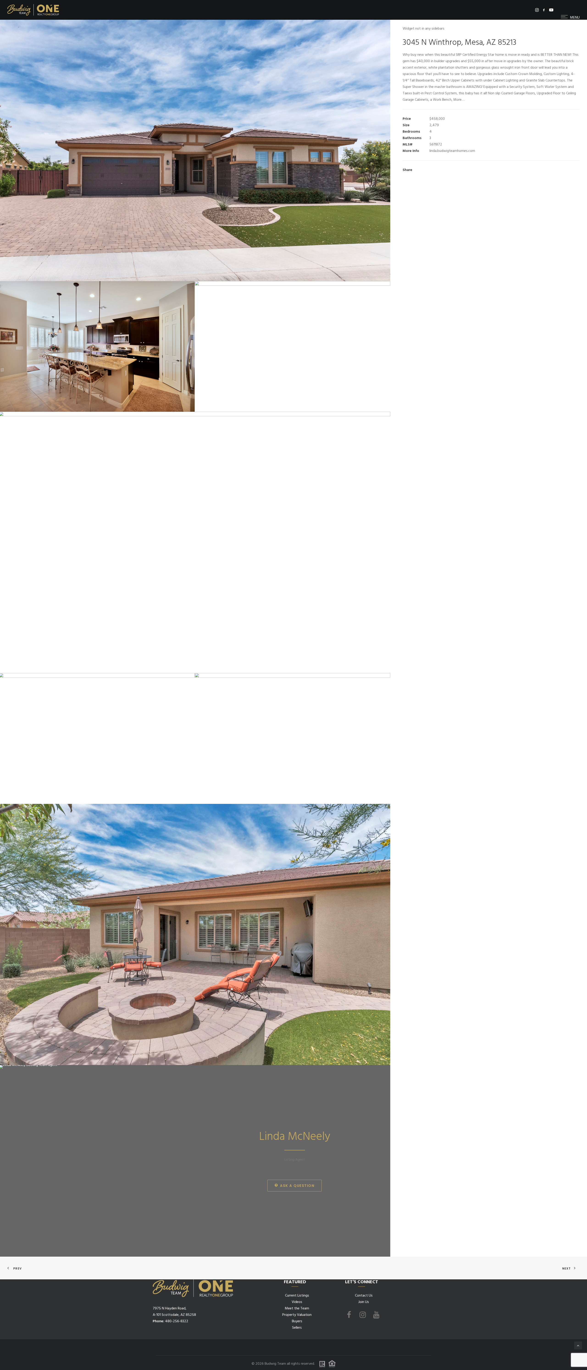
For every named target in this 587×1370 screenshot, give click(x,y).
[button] (537, 10)
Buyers (297, 1321)
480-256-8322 (176, 1321)
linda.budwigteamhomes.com (452, 151)
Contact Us (364, 1296)
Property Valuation (297, 1315)
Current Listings (297, 1296)
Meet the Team (297, 1308)
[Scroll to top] (578, 1345)
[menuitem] (537, 10)
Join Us (363, 1302)
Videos (297, 1302)
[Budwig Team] (33, 10)
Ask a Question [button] (297, 1185)
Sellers (297, 1328)
